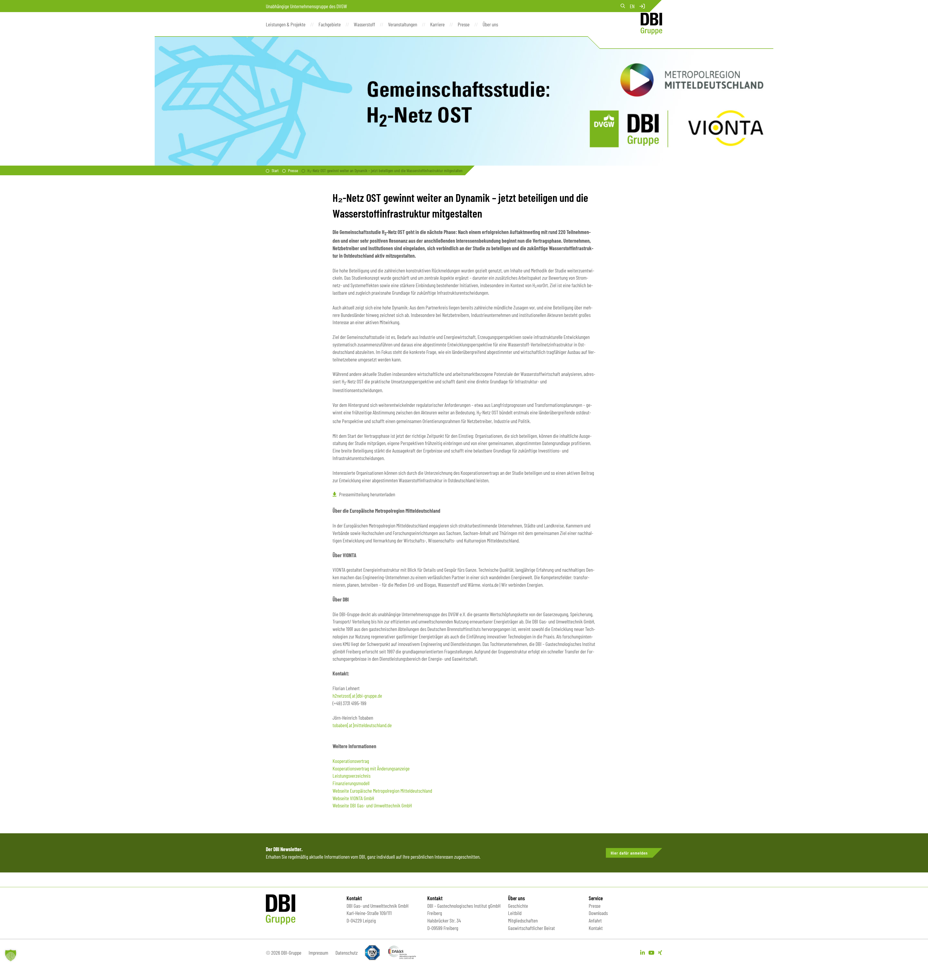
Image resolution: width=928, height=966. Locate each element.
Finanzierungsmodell (351, 783)
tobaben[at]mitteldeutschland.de (362, 725)
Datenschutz (346, 952)
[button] (10, 955)
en (632, 6)
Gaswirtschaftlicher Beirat (531, 928)
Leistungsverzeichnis (351, 775)
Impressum (318, 952)
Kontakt (596, 928)
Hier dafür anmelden (629, 853)
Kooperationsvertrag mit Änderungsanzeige (371, 768)
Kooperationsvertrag (351, 761)
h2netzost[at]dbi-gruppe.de (357, 695)
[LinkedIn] (642, 952)
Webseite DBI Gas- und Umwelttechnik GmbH (372, 805)
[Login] (642, 6)
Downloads (598, 913)
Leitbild (515, 913)
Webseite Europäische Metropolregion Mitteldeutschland (382, 790)
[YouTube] (651, 952)
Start (275, 170)
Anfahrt (595, 920)
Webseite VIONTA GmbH (353, 798)
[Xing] (660, 952)
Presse (293, 170)
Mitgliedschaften (523, 920)
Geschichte (518, 905)
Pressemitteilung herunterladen (367, 494)
